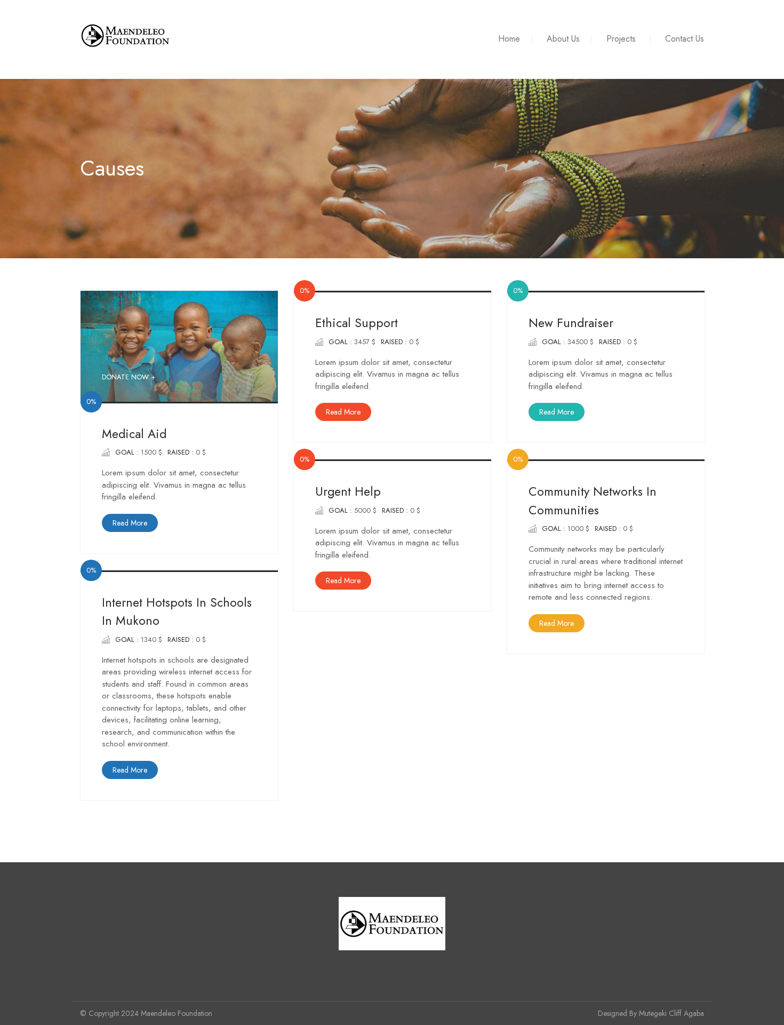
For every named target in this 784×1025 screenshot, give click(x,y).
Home (509, 39)
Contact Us (684, 39)
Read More (130, 523)
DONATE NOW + (128, 377)
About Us (563, 39)
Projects (621, 39)
